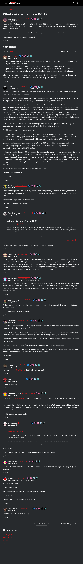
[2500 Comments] (38, 19)
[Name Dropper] (32, 19)
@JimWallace (20, 370)
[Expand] (41, 236)
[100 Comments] (36, 254)
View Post (70, 240)
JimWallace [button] (12, 87)
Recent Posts (7, 537)
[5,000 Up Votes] (41, 19)
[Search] (74, 3)
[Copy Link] (16, 21)
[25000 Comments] (28, 56)
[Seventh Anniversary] (38, 423)
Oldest (11, 51)
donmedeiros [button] (13, 19)
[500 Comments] (37, 278)
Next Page (41, 524)
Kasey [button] (10, 56)
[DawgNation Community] (14, 3)
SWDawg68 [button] (12, 321)
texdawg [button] (11, 186)
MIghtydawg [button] (12, 278)
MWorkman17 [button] (13, 462)
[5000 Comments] (39, 87)
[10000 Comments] (37, 186)
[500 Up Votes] (39, 254)
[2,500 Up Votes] (46, 213)
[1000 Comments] (43, 213)
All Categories (7, 535)
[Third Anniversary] (39, 300)
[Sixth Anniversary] (35, 186)
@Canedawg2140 (19, 398)
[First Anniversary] (35, 19)
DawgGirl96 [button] (12, 254)
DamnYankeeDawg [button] (15, 393)
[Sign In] (78, 3)
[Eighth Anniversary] (25, 56)
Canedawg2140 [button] (13, 300)
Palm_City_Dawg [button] (14, 213)
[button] (5, 20)
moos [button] (10, 379)
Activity (5, 540)
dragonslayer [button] (13, 423)
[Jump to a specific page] (78, 51)
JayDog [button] (10, 365)
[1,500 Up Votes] (40, 278)
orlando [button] (10, 478)
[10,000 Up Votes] (31, 56)
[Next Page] (75, 51)
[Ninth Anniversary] (40, 213)
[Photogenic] (20, 56)
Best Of (5, 543)
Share (5, 41)
